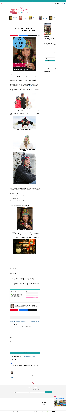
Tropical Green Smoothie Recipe (15, 18)
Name (11, 337)
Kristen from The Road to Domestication (19, 362)
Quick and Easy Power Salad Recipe (35, 18)
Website (11, 345)
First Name (27, 291)
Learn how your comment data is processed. (28, 356)
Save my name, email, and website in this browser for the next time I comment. (23, 349)
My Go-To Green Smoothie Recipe (24, 18)
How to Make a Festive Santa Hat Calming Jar (45, 18)
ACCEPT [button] (53, 411)
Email (11, 341)
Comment (11, 329)
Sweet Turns (30, 85)
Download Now (32, 297)
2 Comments (25, 312)
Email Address (28, 294)
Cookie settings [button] (48, 411)
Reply (10, 369)
